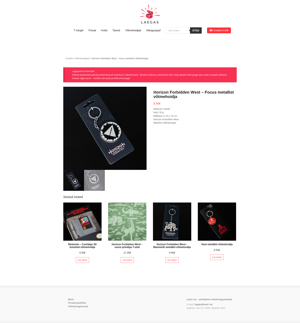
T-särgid (78, 30)
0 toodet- (220, 30)
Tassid (116, 30)
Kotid (104, 30)
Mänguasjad (153, 30)
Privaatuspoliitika (77, 302)
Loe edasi (82, 259)
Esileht (69, 58)
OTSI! (195, 30)
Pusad (92, 30)
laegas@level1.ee (203, 304)
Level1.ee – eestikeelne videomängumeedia (209, 299)
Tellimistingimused (78, 306)
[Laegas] (150, 13)
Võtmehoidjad (133, 30)
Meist (71, 299)
